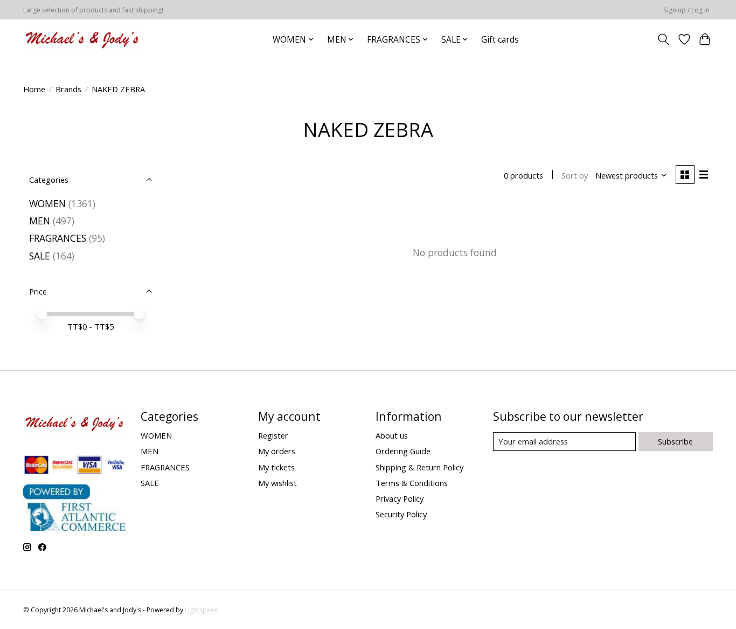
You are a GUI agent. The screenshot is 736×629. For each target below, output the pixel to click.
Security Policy (401, 514)
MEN (39, 220)
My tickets (276, 467)
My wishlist (277, 482)
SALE (39, 255)
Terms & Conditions (412, 482)
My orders (276, 451)
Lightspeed (202, 609)
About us (392, 435)
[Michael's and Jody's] (82, 39)
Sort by (574, 175)
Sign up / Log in (686, 10)
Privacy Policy (399, 498)
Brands (68, 89)
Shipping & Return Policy (419, 467)
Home (34, 89)
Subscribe (675, 441)
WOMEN (47, 203)
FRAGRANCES (57, 237)
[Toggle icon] (663, 39)
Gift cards (500, 39)
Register (273, 435)
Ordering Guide (403, 451)
